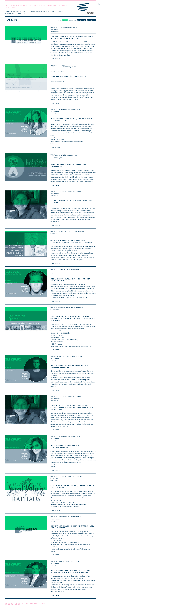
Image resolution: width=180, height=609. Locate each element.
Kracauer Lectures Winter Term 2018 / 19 (69, 76)
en (99, 5)
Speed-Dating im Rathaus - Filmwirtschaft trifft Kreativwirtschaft (72, 487)
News (7, 14)
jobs (39, 12)
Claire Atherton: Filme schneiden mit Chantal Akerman (72, 202)
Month (89, 20)
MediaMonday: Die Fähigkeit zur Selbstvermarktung (65, 447)
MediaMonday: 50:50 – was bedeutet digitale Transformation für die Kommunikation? (70, 572)
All (60, 20)
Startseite (9, 12)
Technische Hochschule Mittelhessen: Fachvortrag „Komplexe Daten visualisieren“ (71, 242)
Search (61, 12)
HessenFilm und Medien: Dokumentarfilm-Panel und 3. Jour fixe (72, 527)
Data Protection (37, 604)
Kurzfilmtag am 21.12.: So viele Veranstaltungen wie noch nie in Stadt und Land (72, 37)
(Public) (64, 27)
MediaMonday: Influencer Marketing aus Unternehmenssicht (69, 367)
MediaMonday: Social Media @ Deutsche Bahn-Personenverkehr (72, 120)
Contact (54, 12)
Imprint (25, 604)
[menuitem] (9, 12)
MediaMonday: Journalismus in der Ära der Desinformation (70, 280)
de (99, 3)
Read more (55, 59)
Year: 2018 (81, 20)
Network (23, 12)
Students (32, 12)
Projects (21, 14)
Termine (13, 14)
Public (64, 20)
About (16, 12)
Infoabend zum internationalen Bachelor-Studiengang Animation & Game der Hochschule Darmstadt (73, 319)
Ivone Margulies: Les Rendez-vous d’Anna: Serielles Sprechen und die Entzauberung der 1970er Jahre (72, 408)
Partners (45, 12)
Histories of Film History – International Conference (70, 166)
